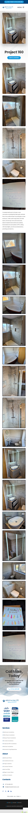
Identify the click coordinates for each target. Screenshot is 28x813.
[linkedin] (11, 791)
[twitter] (5, 791)
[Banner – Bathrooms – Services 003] (14, 179)
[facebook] (3, 791)
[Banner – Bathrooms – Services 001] (14, 63)
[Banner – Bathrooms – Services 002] (14, 128)
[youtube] (8, 791)
